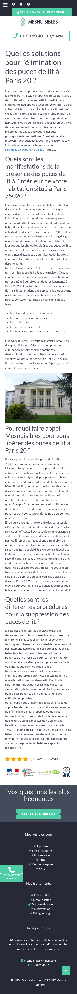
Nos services (42, 855)
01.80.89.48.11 (40, 965)
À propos (42, 846)
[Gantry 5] (38, 21)
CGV (42, 868)
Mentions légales (42, 864)
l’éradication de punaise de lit (23, 149)
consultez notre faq (38, 814)
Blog (42, 859)
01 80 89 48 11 (41, 35)
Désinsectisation (42, 904)
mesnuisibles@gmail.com (40, 960)
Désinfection (42, 908)
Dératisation (42, 895)
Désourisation (42, 899)
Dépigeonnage (42, 913)
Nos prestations (42, 850)
